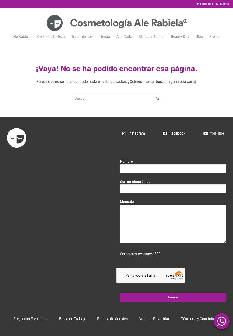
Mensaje (127, 202)
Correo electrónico (135, 182)
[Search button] (157, 98)
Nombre (126, 161)
